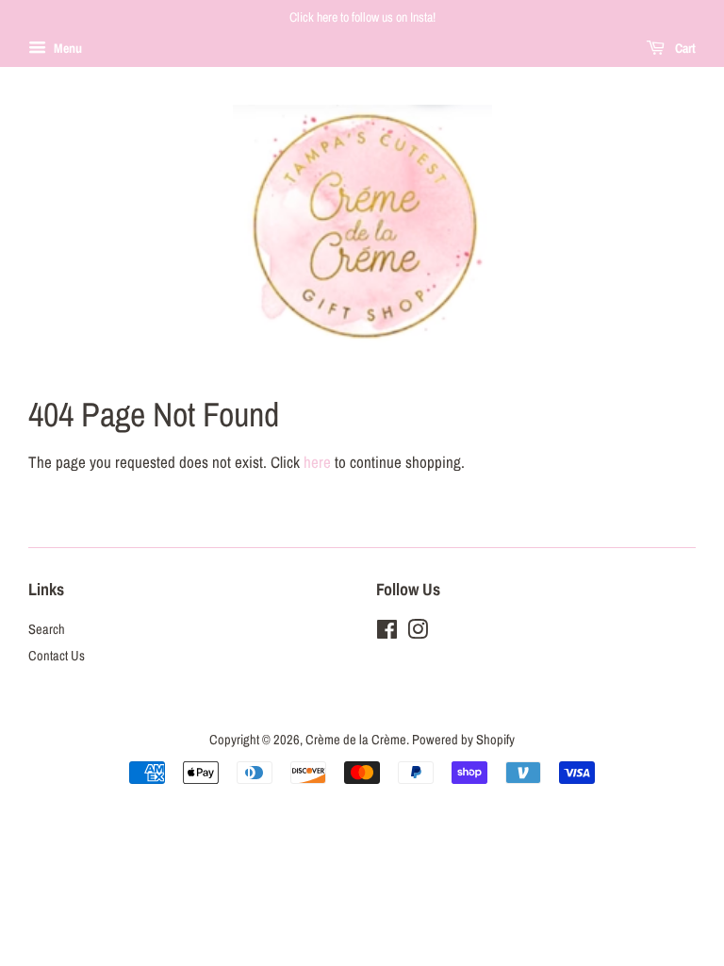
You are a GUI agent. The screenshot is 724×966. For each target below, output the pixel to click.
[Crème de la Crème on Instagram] (417, 633)
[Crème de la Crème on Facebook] (387, 633)
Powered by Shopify (463, 739)
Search (46, 629)
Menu (66, 48)
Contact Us (56, 655)
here (317, 462)
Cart (684, 48)
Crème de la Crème (355, 739)
